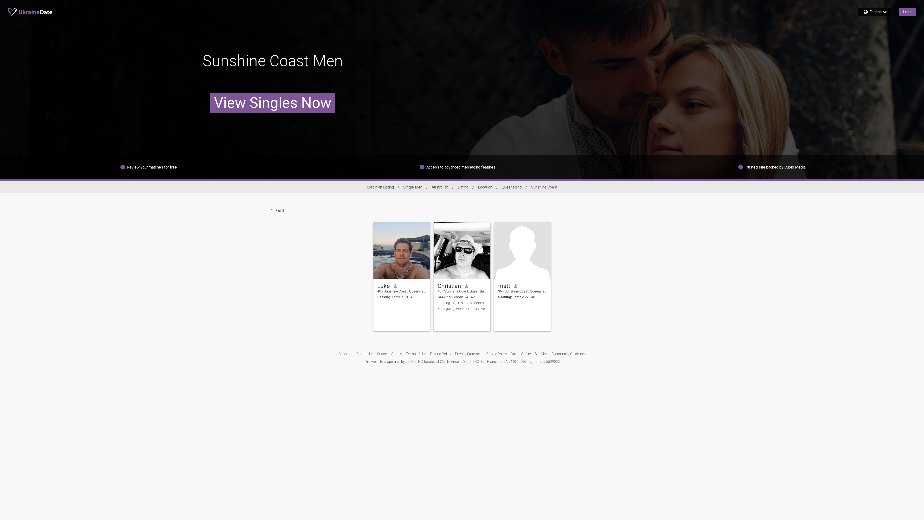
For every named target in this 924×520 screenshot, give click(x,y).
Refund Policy (440, 354)
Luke (383, 286)
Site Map (541, 354)
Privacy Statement (468, 354)
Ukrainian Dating (380, 187)
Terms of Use (416, 354)
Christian (449, 286)
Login (907, 12)
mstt (504, 286)
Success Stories (389, 354)
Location (485, 187)
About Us (346, 354)
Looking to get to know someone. (462, 303)
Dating (463, 187)
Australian (440, 187)
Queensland (512, 187)
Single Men (412, 187)
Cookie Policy (496, 354)
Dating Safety (521, 354)
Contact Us (364, 354)
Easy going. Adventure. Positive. (461, 309)
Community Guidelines (569, 354)
